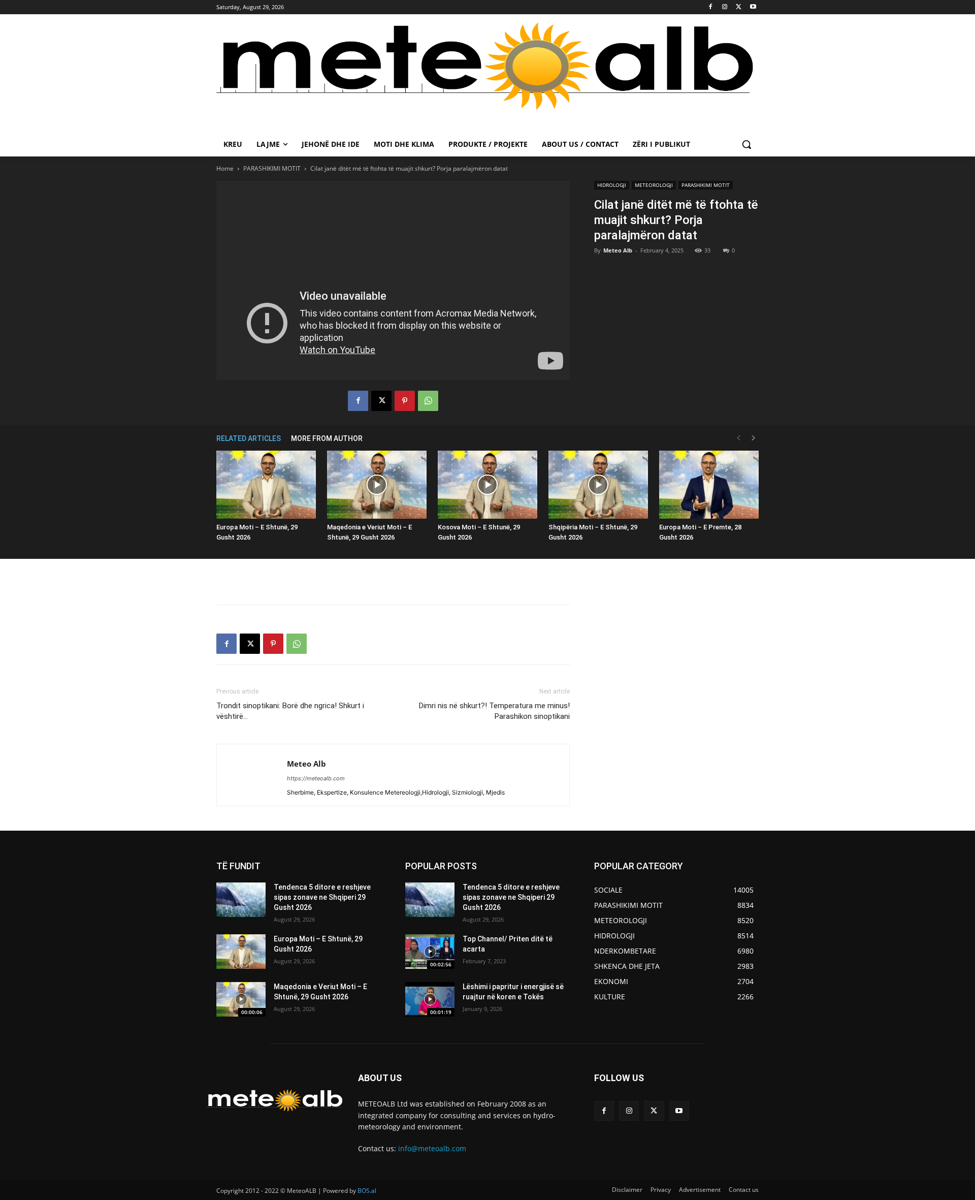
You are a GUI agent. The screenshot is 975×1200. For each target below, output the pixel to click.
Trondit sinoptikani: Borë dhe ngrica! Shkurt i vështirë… (290, 711)
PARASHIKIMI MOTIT (272, 168)
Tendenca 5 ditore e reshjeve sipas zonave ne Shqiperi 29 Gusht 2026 (322, 897)
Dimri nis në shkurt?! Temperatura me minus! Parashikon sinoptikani (494, 711)
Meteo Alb (617, 250)
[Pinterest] (405, 401)
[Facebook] (711, 7)
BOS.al (367, 1190)
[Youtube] (753, 7)
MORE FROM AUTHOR (327, 438)
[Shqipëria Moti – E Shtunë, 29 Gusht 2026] (598, 485)
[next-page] (754, 438)
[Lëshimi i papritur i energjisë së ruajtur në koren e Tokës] (429, 999)
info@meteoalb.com (432, 1148)
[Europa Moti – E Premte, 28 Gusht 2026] (709, 485)
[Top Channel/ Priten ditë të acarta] (429, 951)
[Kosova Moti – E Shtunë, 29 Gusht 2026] (487, 485)
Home (225, 168)
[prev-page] (738, 438)
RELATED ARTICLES (248, 438)
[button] (746, 144)
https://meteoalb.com (316, 778)
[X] (738, 7)
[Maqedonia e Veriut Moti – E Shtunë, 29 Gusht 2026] (377, 485)
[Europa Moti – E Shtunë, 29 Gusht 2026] (266, 485)
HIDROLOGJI (611, 184)
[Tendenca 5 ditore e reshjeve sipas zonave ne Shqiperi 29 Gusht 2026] (241, 899)
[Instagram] (725, 7)
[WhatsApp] (428, 401)
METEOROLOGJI (654, 184)
